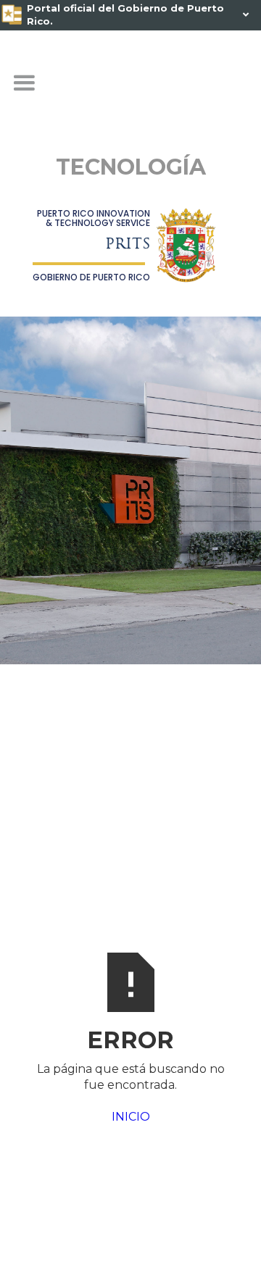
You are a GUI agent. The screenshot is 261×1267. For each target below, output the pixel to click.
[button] (24, 83)
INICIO (131, 1117)
